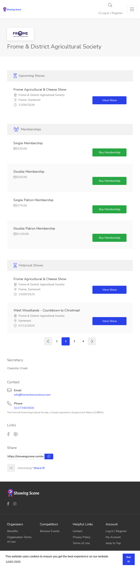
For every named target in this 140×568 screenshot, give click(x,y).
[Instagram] (14, 503)
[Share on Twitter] (27, 468)
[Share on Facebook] (19, 468)
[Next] (92, 341)
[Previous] (48, 341)
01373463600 (24, 408)
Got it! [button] (128, 559)
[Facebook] (8, 434)
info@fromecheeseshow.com (32, 395)
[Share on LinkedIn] (35, 468)
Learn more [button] (13, 561)
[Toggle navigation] (132, 9)
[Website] (15, 434)
